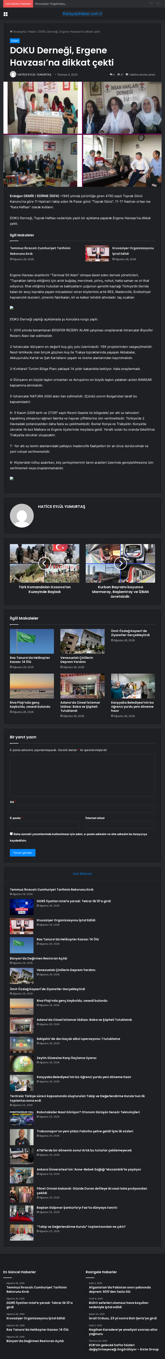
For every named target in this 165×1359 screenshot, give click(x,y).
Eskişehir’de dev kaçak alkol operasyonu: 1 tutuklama (78, 1039)
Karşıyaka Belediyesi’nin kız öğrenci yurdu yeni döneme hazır (132, 706)
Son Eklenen (82, 874)
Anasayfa (19, 31)
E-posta (16, 818)
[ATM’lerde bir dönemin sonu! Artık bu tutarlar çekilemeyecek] (22, 1156)
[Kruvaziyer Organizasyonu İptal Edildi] (97, 253)
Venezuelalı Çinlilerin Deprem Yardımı (76, 660)
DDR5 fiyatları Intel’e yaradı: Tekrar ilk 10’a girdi (74, 901)
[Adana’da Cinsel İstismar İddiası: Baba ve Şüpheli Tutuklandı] (82, 686)
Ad (13, 802)
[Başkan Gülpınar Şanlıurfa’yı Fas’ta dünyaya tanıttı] (22, 1213)
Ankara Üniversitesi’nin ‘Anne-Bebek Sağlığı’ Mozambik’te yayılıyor (89, 1169)
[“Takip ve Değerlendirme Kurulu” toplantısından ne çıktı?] (22, 1233)
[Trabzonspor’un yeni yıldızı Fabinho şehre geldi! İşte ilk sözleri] (22, 1137)
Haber (32, 31)
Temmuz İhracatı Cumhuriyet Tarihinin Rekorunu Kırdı (51, 889)
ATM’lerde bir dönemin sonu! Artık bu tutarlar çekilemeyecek (84, 1150)
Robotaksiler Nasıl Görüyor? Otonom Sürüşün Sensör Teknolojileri (88, 1112)
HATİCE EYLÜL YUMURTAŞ (34, 74)
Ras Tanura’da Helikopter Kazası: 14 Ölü (30, 660)
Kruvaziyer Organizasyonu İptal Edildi (59, 3)
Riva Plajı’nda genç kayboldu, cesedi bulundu (30, 704)
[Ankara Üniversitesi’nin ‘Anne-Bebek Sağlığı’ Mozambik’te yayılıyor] (22, 1175)
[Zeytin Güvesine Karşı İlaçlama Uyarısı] (22, 1064)
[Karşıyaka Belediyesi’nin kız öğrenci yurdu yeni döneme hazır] (133, 686)
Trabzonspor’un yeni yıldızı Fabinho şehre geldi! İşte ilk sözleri (85, 1131)
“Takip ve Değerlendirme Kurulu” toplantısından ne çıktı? (81, 1227)
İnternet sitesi (95, 818)
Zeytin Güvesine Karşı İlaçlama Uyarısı (66, 1058)
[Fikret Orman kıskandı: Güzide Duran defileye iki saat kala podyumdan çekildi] (22, 1194)
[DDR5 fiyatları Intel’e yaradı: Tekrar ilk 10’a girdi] (22, 907)
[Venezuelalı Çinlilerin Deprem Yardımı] (82, 641)
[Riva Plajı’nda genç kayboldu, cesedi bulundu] (32, 686)
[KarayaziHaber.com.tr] (82, 14)
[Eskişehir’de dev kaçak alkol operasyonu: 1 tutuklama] (22, 1045)
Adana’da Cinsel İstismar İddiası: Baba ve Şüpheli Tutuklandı (80, 706)
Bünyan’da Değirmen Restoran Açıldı (38, 958)
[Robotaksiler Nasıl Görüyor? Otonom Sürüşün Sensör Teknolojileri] (22, 1118)
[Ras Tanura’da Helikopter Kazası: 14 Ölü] (32, 641)
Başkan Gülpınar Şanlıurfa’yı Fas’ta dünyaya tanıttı (77, 1207)
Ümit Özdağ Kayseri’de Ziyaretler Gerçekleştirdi (130, 633)
